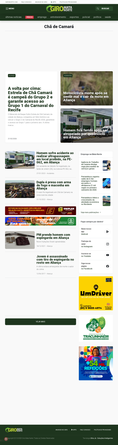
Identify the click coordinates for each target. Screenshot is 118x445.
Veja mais (40, 322)
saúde (108, 17)
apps (54, 2)
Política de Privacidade (68, 2)
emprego (42, 17)
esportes (74, 17)
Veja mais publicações (90, 212)
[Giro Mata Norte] (59, 8)
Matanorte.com (12, 2)
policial (86, 17)
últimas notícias (14, 17)
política (97, 17)
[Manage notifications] (6, 439)
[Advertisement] (59, 52)
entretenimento (58, 17)
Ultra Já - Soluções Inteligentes (101, 438)
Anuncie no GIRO (41, 2)
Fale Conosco (26, 2)
